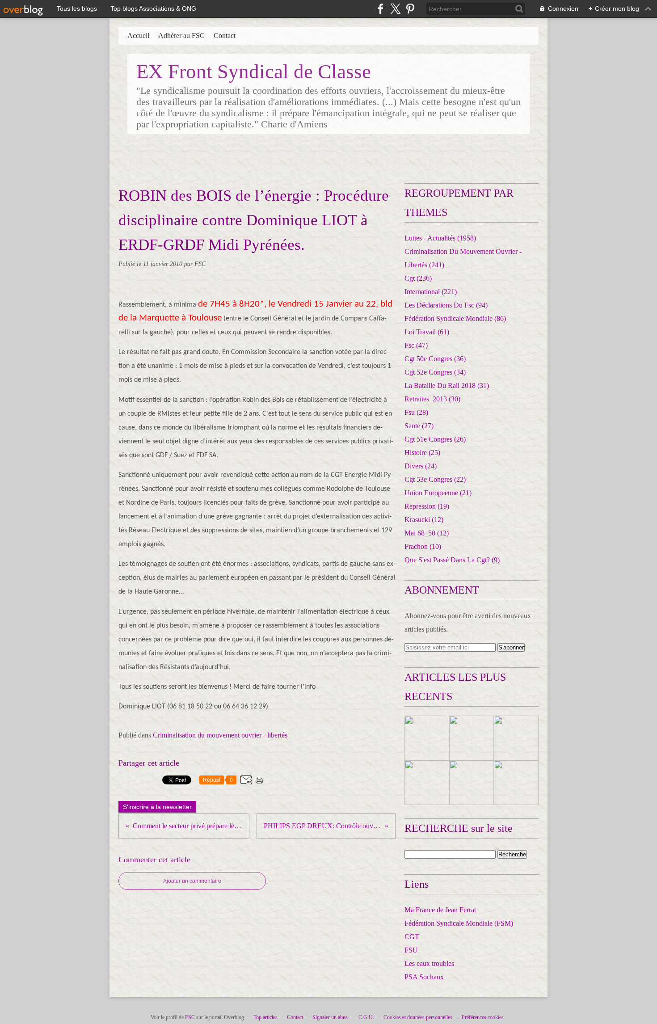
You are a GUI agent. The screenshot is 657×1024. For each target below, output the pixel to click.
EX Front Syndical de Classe (253, 71)
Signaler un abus (330, 1017)
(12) (423, 519)
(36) (435, 358)
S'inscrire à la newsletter (157, 806)
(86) (455, 318)
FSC (190, 1017)
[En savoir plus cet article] (426, 738)
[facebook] (380, 9)
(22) (435, 479)
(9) (452, 560)
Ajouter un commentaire (192, 881)
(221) (430, 291)
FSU (411, 950)
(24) (420, 466)
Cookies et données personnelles (417, 1017)
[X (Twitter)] (395, 9)
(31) (446, 385)
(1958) (440, 238)
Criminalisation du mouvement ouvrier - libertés (220, 735)
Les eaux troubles (429, 963)
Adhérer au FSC (181, 35)
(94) (446, 305)
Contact (225, 35)
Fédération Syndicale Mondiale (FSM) (458, 923)
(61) (426, 332)
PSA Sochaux (424, 977)
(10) (422, 546)
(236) (418, 278)
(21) (438, 493)
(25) (422, 452)
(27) (419, 426)
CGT (411, 936)
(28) (416, 412)
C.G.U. (366, 1017)
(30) (432, 399)
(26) (435, 439)
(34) (435, 372)
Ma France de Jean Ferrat (440, 910)
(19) (426, 506)
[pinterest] (410, 9)
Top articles (265, 1017)
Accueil (138, 35)
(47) (416, 345)
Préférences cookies (483, 1017)
